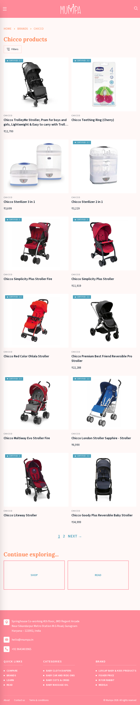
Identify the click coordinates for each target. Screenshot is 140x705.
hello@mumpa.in (22, 640)
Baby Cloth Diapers (58, 671)
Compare (12, 671)
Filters (14, 49)
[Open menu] (4, 9)
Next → (75, 536)
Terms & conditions (38, 700)
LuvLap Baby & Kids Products (117, 671)
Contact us (19, 700)
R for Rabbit (107, 680)
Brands (22, 29)
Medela (103, 685)
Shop (34, 575)
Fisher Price (106, 675)
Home (7, 29)
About (7, 700)
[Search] (136, 8)
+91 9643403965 (21, 649)
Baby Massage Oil (57, 685)
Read (98, 575)
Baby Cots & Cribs (57, 680)
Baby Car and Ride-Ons (60, 675)
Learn (10, 680)
